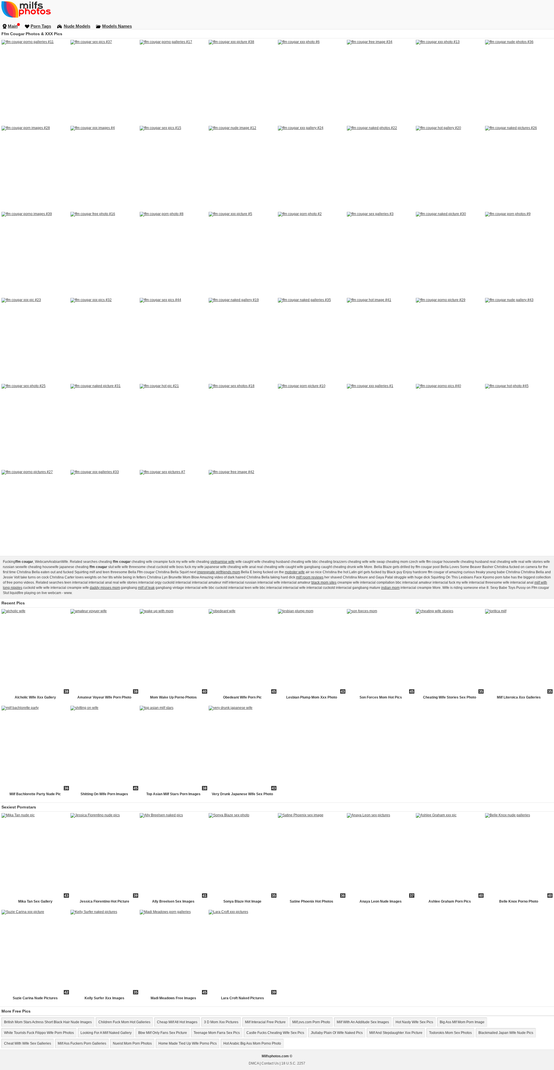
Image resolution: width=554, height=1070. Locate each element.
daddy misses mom (105, 588)
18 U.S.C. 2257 (293, 1063)
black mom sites (323, 582)
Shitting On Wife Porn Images (104, 794)
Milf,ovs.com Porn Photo (311, 1022)
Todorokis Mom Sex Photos (450, 1033)
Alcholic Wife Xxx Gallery (35, 697)
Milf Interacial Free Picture (265, 1022)
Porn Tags (41, 26)
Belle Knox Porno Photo (518, 901)
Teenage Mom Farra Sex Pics (217, 1033)
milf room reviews (309, 577)
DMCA (254, 1063)
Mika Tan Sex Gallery (35, 901)
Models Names (117, 26)
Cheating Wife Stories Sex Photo (449, 697)
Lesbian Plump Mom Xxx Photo (311, 697)
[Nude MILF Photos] (277, 9)
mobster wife (295, 572)
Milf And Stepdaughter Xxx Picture (395, 1033)
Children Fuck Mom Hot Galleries (124, 1022)
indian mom (390, 588)
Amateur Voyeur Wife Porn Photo (104, 697)
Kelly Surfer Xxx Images (104, 998)
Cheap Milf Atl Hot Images (177, 1022)
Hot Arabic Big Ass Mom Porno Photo (252, 1043)
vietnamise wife (222, 562)
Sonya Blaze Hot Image (242, 901)
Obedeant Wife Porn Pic (242, 697)
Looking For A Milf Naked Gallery (106, 1033)
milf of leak (146, 588)
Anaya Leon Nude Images (381, 901)
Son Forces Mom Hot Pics (381, 697)
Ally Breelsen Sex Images (173, 901)
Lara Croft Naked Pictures (242, 998)
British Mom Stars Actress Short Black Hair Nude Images (48, 1022)
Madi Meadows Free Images (173, 998)
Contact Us (270, 1063)
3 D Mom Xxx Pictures (221, 1022)
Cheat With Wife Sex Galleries (27, 1043)
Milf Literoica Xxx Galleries (519, 697)
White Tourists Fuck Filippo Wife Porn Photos (39, 1033)
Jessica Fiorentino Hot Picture (104, 901)
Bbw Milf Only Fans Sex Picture (162, 1033)
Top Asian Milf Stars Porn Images (173, 794)
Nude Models (77, 26)
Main (13, 26)
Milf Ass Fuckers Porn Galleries (82, 1043)
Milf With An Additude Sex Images (363, 1022)
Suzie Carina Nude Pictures (35, 998)
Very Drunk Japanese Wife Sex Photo (242, 794)
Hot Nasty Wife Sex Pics (414, 1022)
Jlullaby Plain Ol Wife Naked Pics (337, 1033)
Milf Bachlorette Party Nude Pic (35, 794)
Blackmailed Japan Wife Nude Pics (505, 1033)
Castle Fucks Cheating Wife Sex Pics (275, 1033)
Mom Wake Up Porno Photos (173, 697)
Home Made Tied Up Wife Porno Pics (187, 1043)
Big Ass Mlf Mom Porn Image (462, 1022)
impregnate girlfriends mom (218, 572)
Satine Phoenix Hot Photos (311, 901)
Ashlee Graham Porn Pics (449, 901)
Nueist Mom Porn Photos (132, 1043)
